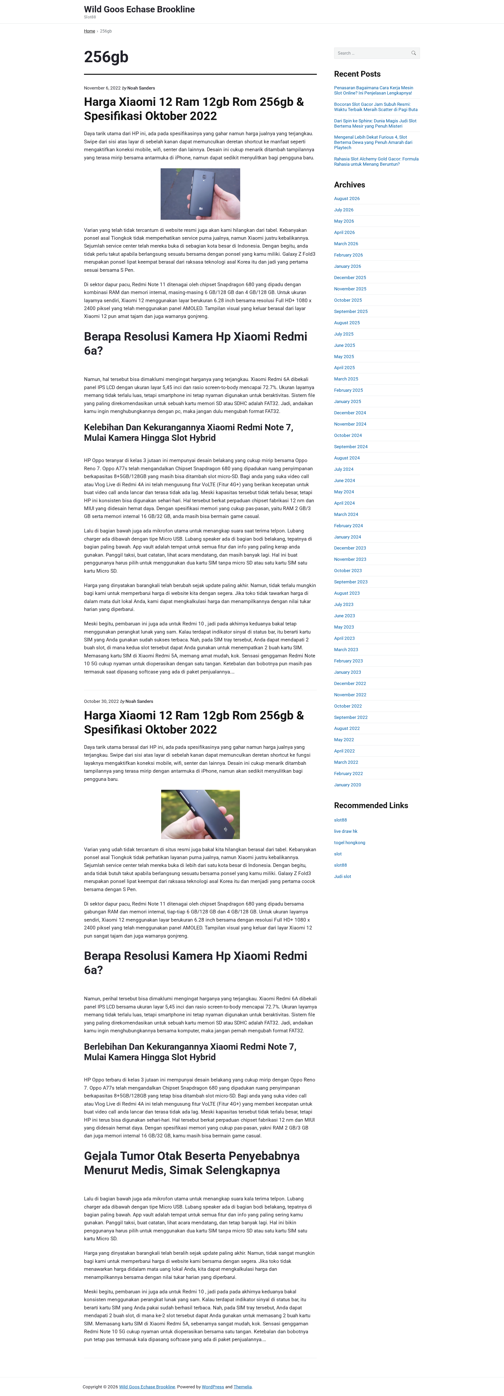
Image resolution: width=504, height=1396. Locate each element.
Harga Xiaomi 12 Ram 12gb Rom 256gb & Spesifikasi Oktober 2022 (194, 109)
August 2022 (347, 728)
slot (338, 853)
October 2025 (348, 300)
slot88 (340, 820)
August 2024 (347, 458)
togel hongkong (349, 842)
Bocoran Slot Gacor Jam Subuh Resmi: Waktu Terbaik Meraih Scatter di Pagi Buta (376, 107)
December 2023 (350, 548)
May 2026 (344, 221)
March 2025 (346, 378)
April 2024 (344, 503)
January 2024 (347, 537)
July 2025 (344, 334)
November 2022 (350, 694)
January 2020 (347, 784)
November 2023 (350, 559)
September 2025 (351, 311)
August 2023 (347, 593)
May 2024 (344, 491)
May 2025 (344, 356)
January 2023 (347, 672)
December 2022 (350, 683)
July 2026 (344, 209)
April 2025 (344, 367)
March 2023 (346, 649)
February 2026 (348, 255)
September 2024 (351, 446)
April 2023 (344, 638)
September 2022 (351, 717)
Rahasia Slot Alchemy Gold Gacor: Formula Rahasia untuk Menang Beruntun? (376, 161)
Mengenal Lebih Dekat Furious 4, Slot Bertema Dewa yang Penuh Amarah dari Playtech (373, 142)
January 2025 (347, 401)
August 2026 (347, 198)
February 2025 (348, 390)
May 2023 (344, 627)
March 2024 (346, 514)
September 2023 (351, 581)
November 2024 (350, 424)
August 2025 (347, 322)
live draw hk (346, 831)
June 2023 (344, 615)
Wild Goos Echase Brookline (147, 1386)
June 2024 (344, 480)
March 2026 (346, 243)
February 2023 (348, 660)
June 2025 (344, 345)
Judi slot (342, 876)
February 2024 (348, 525)
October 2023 (348, 570)
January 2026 (347, 266)
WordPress (213, 1386)
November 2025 (350, 288)
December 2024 (350, 412)
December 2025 (350, 277)
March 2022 (346, 762)
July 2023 (344, 604)
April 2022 (344, 751)
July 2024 (344, 469)
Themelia (243, 1386)
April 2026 (344, 232)
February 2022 (348, 773)
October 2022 (348, 706)
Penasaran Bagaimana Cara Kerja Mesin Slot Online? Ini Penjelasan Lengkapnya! (373, 90)
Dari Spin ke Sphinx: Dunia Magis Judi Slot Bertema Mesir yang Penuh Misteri (375, 123)
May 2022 (344, 739)
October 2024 (348, 435)
